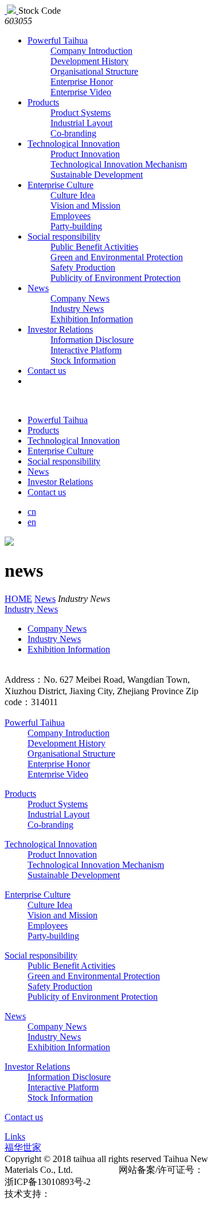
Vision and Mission (85, 205)
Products (43, 102)
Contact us (47, 370)
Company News (80, 298)
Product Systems (80, 113)
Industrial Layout (81, 123)
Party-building (76, 226)
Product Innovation (85, 154)
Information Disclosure (92, 340)
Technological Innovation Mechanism (118, 164)
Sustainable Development (96, 174)
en (32, 522)
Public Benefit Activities (94, 247)
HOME (18, 599)
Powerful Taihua (58, 40)
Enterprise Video (80, 92)
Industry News (77, 309)
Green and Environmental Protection (116, 257)
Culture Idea (72, 195)
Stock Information (83, 360)
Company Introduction (91, 51)
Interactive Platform (86, 350)
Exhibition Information (91, 319)
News (38, 288)
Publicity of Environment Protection (115, 278)
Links (15, 1136)
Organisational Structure (94, 71)
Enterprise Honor (81, 82)
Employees (70, 216)
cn (32, 512)
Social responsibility (64, 236)
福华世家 (23, 1147)
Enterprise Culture (60, 185)
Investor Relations (60, 329)
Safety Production (82, 267)
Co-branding (73, 133)
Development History (89, 61)
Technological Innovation (74, 143)
